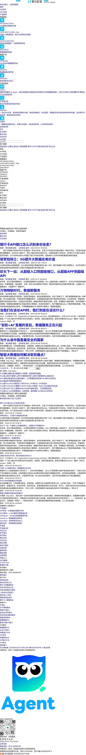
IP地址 (2, 605)
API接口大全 (4, 640)
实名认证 (51, 146)
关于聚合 (3, 132)
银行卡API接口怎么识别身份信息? (25, 244)
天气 (35, 146)
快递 (39, 146)
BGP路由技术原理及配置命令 (11, 381)
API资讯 (3, 643)
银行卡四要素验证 (6, 585)
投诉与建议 (4, 545)
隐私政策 (3, 553)
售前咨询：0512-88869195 (10, 746)
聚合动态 (3, 134)
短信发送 (3, 146)
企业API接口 (4, 630)
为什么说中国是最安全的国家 (22, 340)
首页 (1, 7)
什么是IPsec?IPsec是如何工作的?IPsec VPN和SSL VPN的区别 (23, 383)
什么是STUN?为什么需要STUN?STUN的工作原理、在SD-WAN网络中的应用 (29, 386)
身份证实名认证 (6, 582)
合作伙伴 (3, 137)
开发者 (2, 526)
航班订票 (44, 146)
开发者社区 (4, 528)
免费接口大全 (5, 632)
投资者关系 (4, 127)
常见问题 (3, 543)
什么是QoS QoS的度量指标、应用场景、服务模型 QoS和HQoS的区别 (26, 391)
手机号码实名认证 (6, 587)
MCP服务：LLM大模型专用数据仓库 (13, 513)
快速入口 (3, 558)
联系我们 (3, 575)
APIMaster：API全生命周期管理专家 (13, 516)
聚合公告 (10, 398)
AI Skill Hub (4, 563)
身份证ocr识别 (5, 595)
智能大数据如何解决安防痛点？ (23, 355)
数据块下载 (4, 565)
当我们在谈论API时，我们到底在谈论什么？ (33, 310)
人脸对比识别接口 (6, 592)
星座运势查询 (5, 617)
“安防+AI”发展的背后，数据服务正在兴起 (31, 325)
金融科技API (4, 638)
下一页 (13, 368)
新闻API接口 (4, 610)
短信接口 (3, 645)
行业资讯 (17, 398)
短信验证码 (4, 580)
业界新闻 (21, 248)
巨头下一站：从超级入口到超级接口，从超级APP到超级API (22, 426)
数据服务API (4, 627)
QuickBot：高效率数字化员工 (11, 521)
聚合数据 (9, 248)
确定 (38, 368)
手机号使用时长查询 (7, 590)
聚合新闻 (3, 398)
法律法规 (3, 548)
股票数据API (4, 620)
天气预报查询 (5, 607)
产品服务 (3, 508)
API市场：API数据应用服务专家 (12, 511)
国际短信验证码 (6, 597)
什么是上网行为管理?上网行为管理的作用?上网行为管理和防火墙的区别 (27, 376)
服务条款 (3, 550)
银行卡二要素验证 (6, 600)
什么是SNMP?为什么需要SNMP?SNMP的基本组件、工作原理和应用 (25, 388)
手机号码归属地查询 (7, 615)
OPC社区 (3, 12)
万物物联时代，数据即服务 (20, 290)
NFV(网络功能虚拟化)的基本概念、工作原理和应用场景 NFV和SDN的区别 (28, 378)
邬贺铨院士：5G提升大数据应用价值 (27, 259)
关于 (1, 129)
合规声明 (3, 555)
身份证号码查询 (6, 612)
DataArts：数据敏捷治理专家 (11, 518)
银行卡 (30, 146)
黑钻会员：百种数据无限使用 (11, 523)
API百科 (3, 139)
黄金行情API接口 (6, 622)
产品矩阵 (3, 14)
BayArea (3, 530)
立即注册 (3, 744)
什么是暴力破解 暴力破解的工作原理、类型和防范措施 (20, 373)
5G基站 (10, 146)
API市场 (3, 9)
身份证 (15, 146)
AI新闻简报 (23, 146)
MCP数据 (3, 560)
